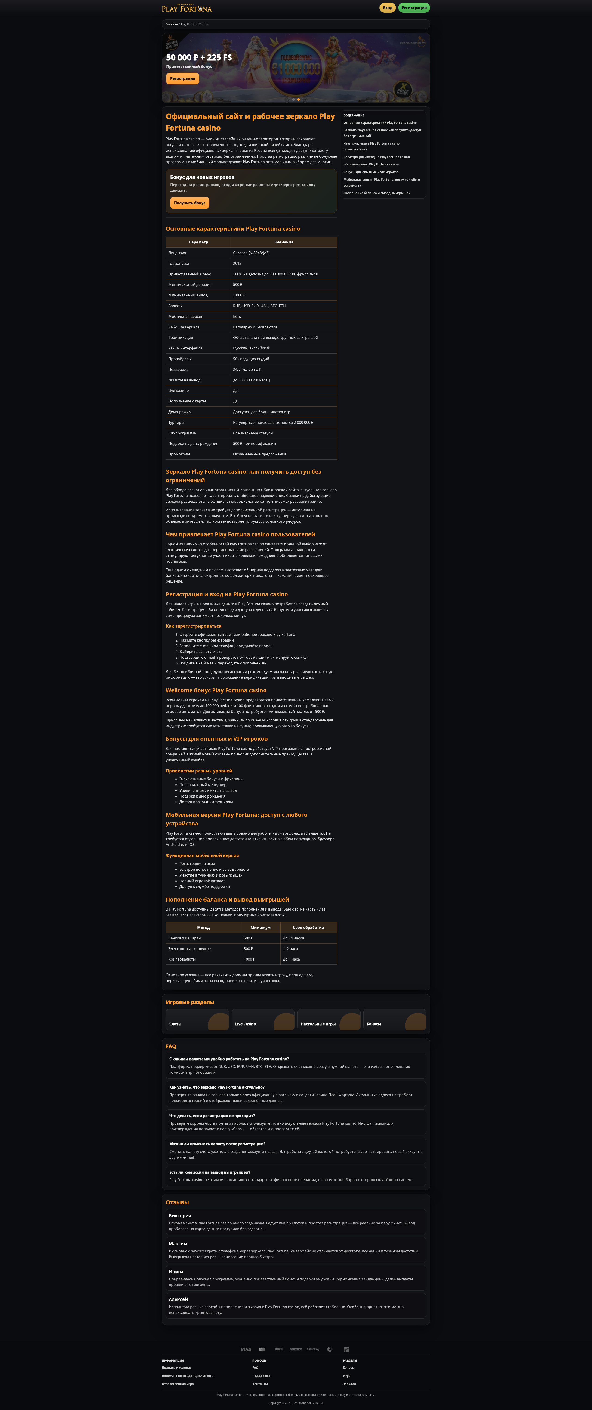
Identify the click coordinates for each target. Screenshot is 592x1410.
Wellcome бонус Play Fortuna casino (371, 164)
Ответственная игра (178, 1384)
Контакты (260, 1384)
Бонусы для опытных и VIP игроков (371, 172)
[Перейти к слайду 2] (298, 99)
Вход (387, 7)
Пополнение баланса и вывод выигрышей (377, 193)
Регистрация (414, 7)
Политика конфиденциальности (187, 1376)
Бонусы (349, 1368)
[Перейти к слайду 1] (293, 99)
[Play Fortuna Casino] (187, 8)
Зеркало (349, 1384)
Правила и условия (177, 1368)
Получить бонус (189, 202)
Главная (171, 24)
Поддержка (261, 1376)
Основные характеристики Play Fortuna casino (380, 123)
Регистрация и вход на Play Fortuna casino (377, 157)
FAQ (255, 1368)
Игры (347, 1376)
